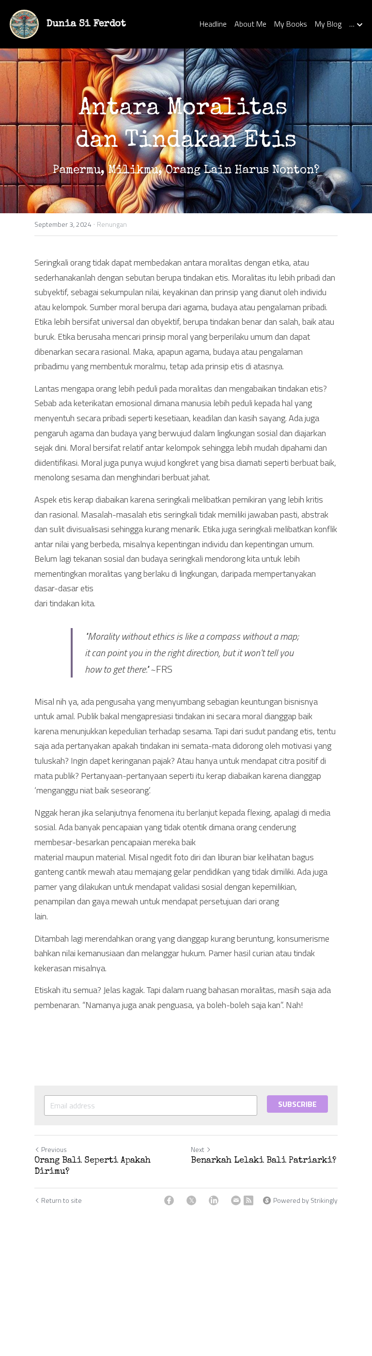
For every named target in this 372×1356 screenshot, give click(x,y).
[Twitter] (191, 1200)
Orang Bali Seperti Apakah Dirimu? (92, 1166)
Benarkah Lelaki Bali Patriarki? (263, 1160)
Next (197, 1149)
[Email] (236, 1200)
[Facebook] (169, 1200)
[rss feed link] (248, 1200)
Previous (54, 1149)
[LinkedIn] (213, 1200)
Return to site (61, 1200)
